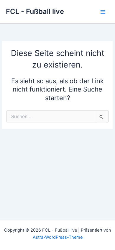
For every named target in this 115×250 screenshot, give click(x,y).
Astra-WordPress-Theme (58, 237)
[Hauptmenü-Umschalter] (103, 12)
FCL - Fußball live (35, 11)
